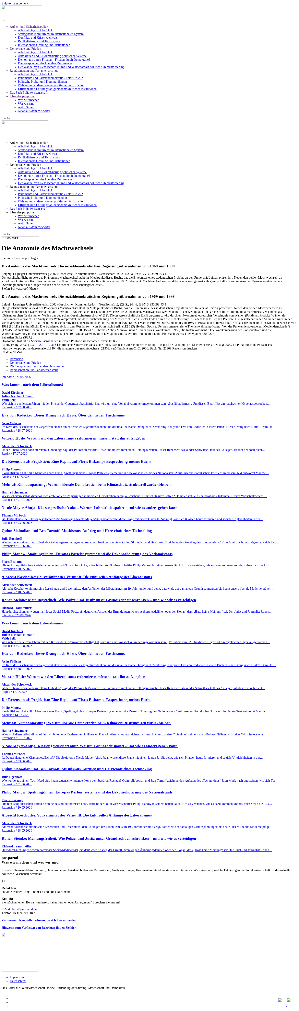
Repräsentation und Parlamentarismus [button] (34, 186)
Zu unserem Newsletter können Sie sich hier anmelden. (39, 920)
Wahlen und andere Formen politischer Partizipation (51, 85)
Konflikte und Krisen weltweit (37, 37)
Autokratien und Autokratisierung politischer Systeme (52, 56)
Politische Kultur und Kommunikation (42, 81)
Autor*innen (26, 107)
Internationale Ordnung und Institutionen (44, 45)
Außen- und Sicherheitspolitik (29, 26)
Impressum (17, 977)
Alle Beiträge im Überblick (35, 30)
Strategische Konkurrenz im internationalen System (51, 34)
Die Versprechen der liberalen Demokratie (45, 63)
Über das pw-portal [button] (22, 212)
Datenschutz (18, 981)
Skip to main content (15, 3)
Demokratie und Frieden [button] (25, 164)
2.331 (33, 344)
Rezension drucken (184, 348)
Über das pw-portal (22, 96)
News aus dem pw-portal (34, 111)
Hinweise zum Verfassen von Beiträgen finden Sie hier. (39, 927)
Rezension (16, 359)
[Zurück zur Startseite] (22, 16)
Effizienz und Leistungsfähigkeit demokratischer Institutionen (57, 89)
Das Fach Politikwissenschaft (28, 92)
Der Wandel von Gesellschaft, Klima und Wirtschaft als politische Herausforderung (71, 67)
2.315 (52, 344)
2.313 (43, 344)
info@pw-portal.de (24, 909)
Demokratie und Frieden (25, 48)
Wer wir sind (26, 103)
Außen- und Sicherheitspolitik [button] (29, 142)
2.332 (23, 344)
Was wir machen (28, 100)
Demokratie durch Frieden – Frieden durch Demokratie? (54, 59)
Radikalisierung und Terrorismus (39, 41)
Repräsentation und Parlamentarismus (34, 70)
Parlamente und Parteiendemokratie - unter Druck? (50, 78)
